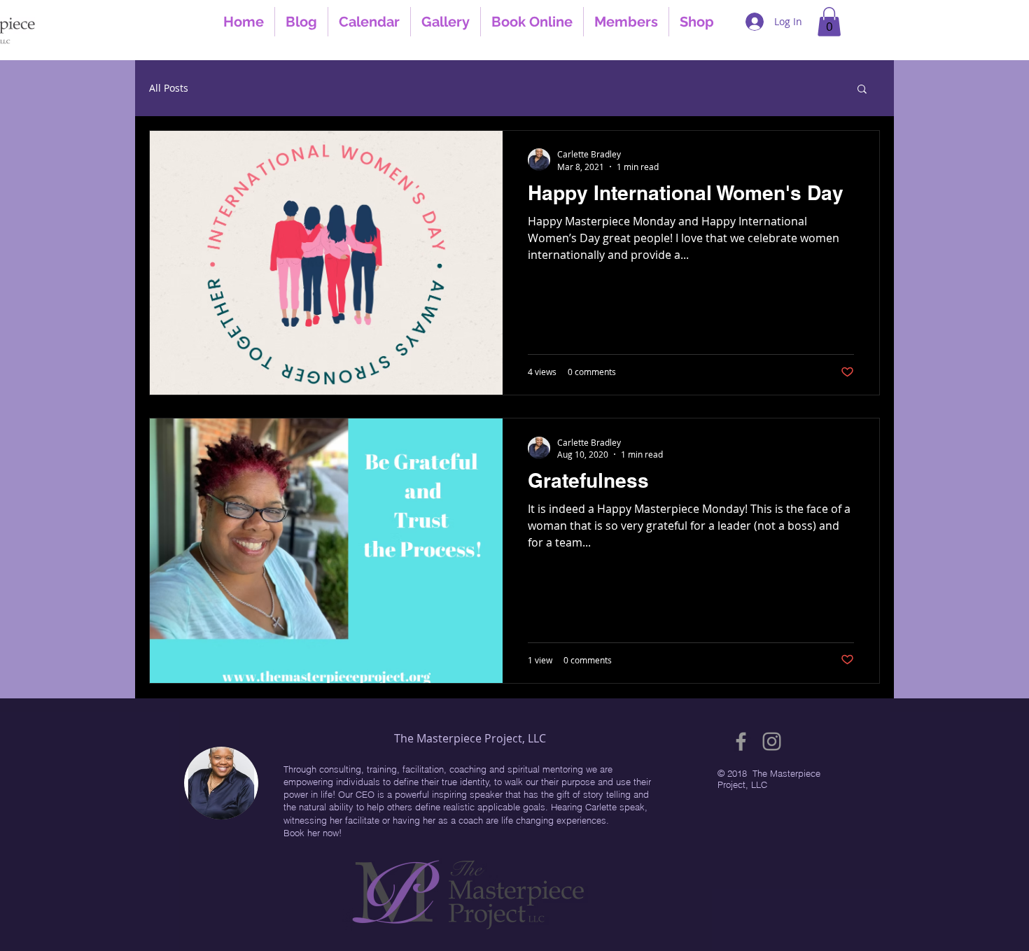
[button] (829, 21)
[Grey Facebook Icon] (741, 741)
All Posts (168, 87)
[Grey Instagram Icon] (772, 741)
